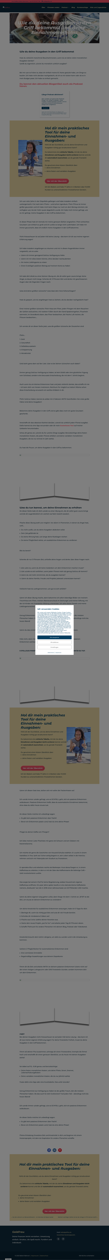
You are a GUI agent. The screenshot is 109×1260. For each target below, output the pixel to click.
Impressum (58, 652)
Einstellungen (54, 647)
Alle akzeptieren (54, 637)
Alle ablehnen (54, 642)
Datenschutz (51, 652)
